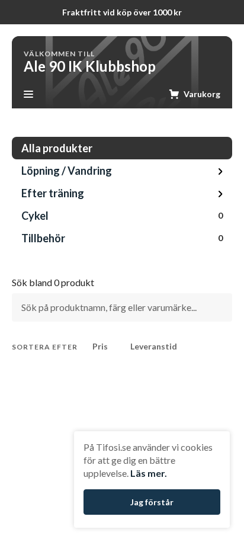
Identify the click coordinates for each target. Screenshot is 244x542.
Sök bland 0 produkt (53, 282)
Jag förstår (152, 502)
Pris (100, 346)
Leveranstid (153, 346)
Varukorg (202, 94)
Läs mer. (148, 473)
